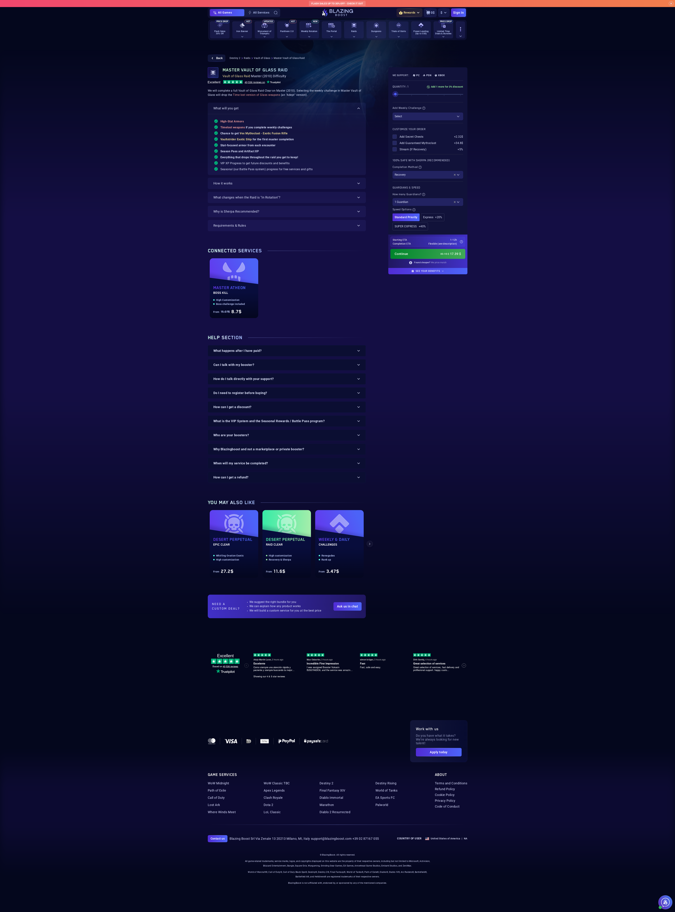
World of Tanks (386, 790)
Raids (247, 58)
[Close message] (671, 3)
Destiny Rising (386, 783)
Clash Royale (273, 797)
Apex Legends (274, 790)
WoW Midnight (218, 783)
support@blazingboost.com (331, 838)
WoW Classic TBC (277, 783)
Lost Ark (214, 805)
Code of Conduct (447, 806)
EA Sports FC (385, 797)
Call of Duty (216, 797)
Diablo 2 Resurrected (335, 812)
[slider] (395, 94)
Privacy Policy (445, 800)
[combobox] (428, 116)
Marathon (327, 805)
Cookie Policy (445, 794)
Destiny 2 (235, 58)
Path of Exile (217, 790)
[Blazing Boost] (337, 13)
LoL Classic (272, 812)
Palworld (381, 805)
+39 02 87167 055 (365, 838)
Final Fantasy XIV (332, 790)
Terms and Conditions (451, 783)
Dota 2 (268, 805)
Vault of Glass (262, 58)
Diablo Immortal (331, 797)
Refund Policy (445, 789)
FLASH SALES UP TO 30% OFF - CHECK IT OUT (337, 3)
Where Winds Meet (222, 812)
